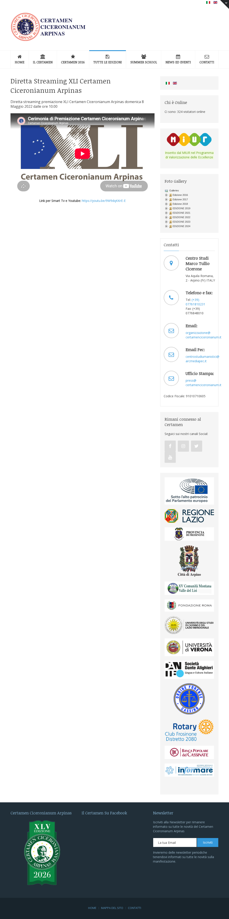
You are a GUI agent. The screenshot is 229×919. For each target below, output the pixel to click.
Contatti (206, 62)
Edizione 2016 (180, 195)
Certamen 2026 (73, 62)
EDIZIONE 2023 (181, 221)
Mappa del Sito (112, 908)
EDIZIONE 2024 (181, 226)
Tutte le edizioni (107, 62)
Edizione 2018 (180, 204)
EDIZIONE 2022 (181, 217)
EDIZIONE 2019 (181, 208)
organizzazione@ (198, 333)
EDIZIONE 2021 (181, 212)
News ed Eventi (178, 62)
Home (19, 62)
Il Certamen (43, 62)
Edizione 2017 (180, 199)
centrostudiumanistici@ (202, 356)
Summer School (143, 62)
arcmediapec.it (196, 361)
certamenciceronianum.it (203, 337)
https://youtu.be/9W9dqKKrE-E (104, 201)
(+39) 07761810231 (195, 302)
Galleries (174, 190)
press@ (191, 380)
